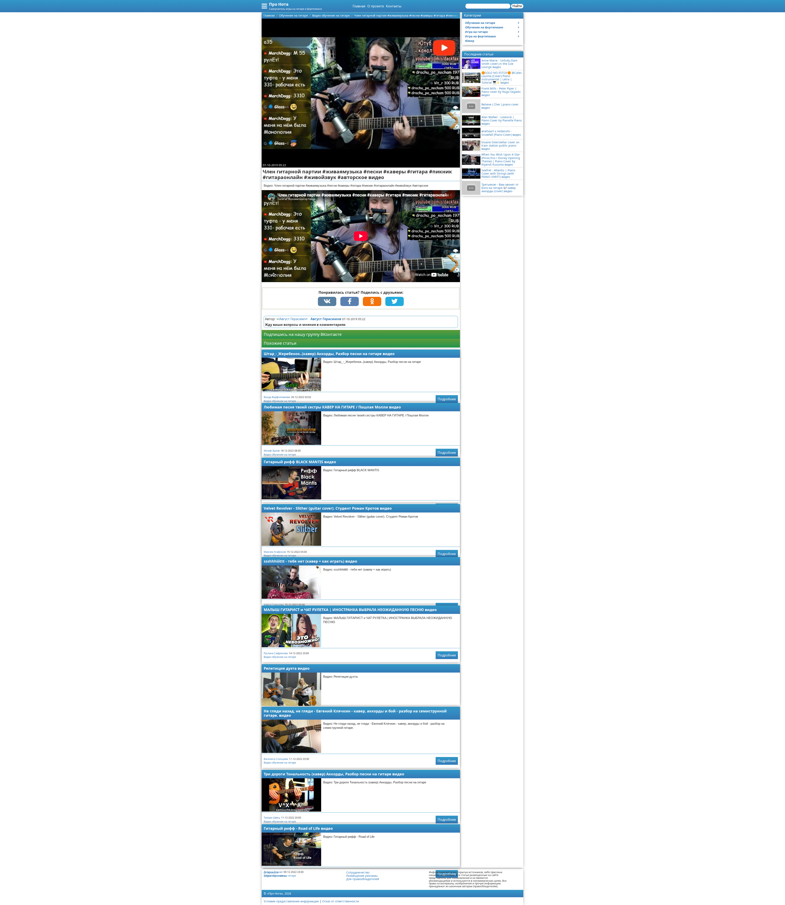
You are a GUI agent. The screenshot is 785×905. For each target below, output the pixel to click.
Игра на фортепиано (480, 36)
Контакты (393, 6)
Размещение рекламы (362, 875)
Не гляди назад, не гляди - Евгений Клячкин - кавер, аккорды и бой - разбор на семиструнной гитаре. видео (355, 713)
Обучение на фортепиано (484, 27)
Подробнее (447, 399)
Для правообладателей (362, 879)
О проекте (375, 6)
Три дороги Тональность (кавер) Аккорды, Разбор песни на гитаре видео (334, 774)
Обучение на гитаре (480, 23)
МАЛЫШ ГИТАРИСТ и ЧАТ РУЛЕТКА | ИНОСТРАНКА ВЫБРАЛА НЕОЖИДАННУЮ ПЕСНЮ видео (350, 609)
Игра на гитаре (476, 32)
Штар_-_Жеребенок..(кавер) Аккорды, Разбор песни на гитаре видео (329, 353)
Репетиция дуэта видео (287, 668)
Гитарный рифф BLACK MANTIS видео (300, 461)
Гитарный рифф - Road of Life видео (298, 828)
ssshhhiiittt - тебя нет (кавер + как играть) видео (310, 561)
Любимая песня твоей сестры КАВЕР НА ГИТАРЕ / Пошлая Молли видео (332, 407)
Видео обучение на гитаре (280, 401)
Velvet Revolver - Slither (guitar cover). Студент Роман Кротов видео (328, 508)
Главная (359, 6)
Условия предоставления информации (291, 901)
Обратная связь (275, 875)
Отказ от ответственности (340, 901)
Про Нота (278, 4)
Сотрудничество (357, 872)
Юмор (469, 41)
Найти (517, 6)
